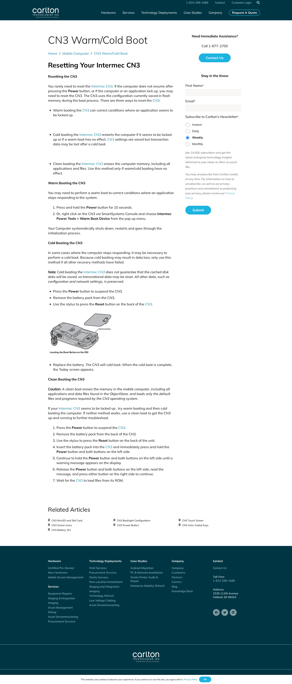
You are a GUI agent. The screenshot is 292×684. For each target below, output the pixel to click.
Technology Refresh (101, 595)
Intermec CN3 (102, 86)
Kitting (52, 612)
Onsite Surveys (98, 577)
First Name (194, 85)
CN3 (156, 100)
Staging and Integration (104, 586)
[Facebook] (216, 612)
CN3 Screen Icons (62, 525)
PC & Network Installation (146, 572)
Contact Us (220, 568)
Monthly (197, 144)
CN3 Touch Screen (192, 520)
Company (178, 568)
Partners (177, 577)
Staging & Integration (61, 598)
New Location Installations (106, 582)
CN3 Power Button (128, 525)
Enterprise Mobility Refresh (147, 585)
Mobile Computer (75, 53)
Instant (197, 124)
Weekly (197, 137)
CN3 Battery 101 (61, 530)
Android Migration (141, 568)
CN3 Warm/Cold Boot (111, 53)
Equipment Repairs (60, 593)
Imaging (53, 602)
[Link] (45, 12)
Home (52, 53)
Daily (195, 131)
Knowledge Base (182, 591)
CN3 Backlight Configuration (133, 520)
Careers (177, 582)
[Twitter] (224, 612)
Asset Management (60, 607)
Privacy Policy (190, 679)
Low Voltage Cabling (102, 600)
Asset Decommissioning (63, 616)
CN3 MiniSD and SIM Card (67, 520)
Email (190, 101)
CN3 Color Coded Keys (195, 525)
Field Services (98, 568)
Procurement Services (61, 621)
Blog (174, 586)
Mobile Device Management (65, 577)
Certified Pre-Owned (61, 568)
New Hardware (58, 572)
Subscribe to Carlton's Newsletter (212, 117)
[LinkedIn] (233, 612)
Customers (178, 572)
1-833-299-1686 (224, 580)
